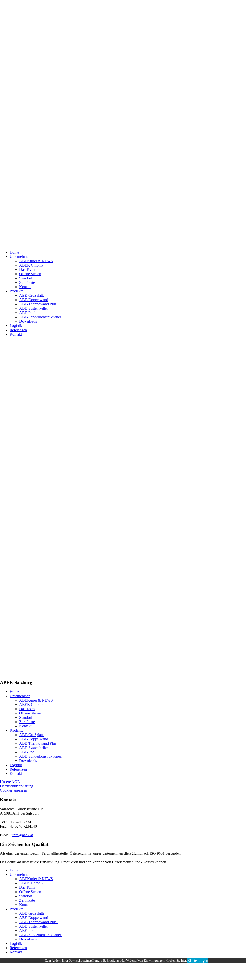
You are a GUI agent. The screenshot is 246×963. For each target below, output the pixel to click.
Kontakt (25, 287)
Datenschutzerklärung (16, 786)
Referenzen (18, 330)
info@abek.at (22, 835)
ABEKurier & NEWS (36, 261)
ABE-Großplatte (31, 295)
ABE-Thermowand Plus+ (38, 304)
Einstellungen (197, 960)
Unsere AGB (10, 782)
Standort (25, 278)
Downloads (28, 321)
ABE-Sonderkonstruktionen (40, 317)
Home (14, 252)
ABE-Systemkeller (33, 308)
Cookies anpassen (13, 790)
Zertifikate (27, 282)
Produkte (16, 291)
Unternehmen (20, 257)
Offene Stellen (30, 274)
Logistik (16, 326)
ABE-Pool (27, 313)
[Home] (123, 123)
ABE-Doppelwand (33, 300)
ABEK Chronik (31, 265)
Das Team (27, 269)
